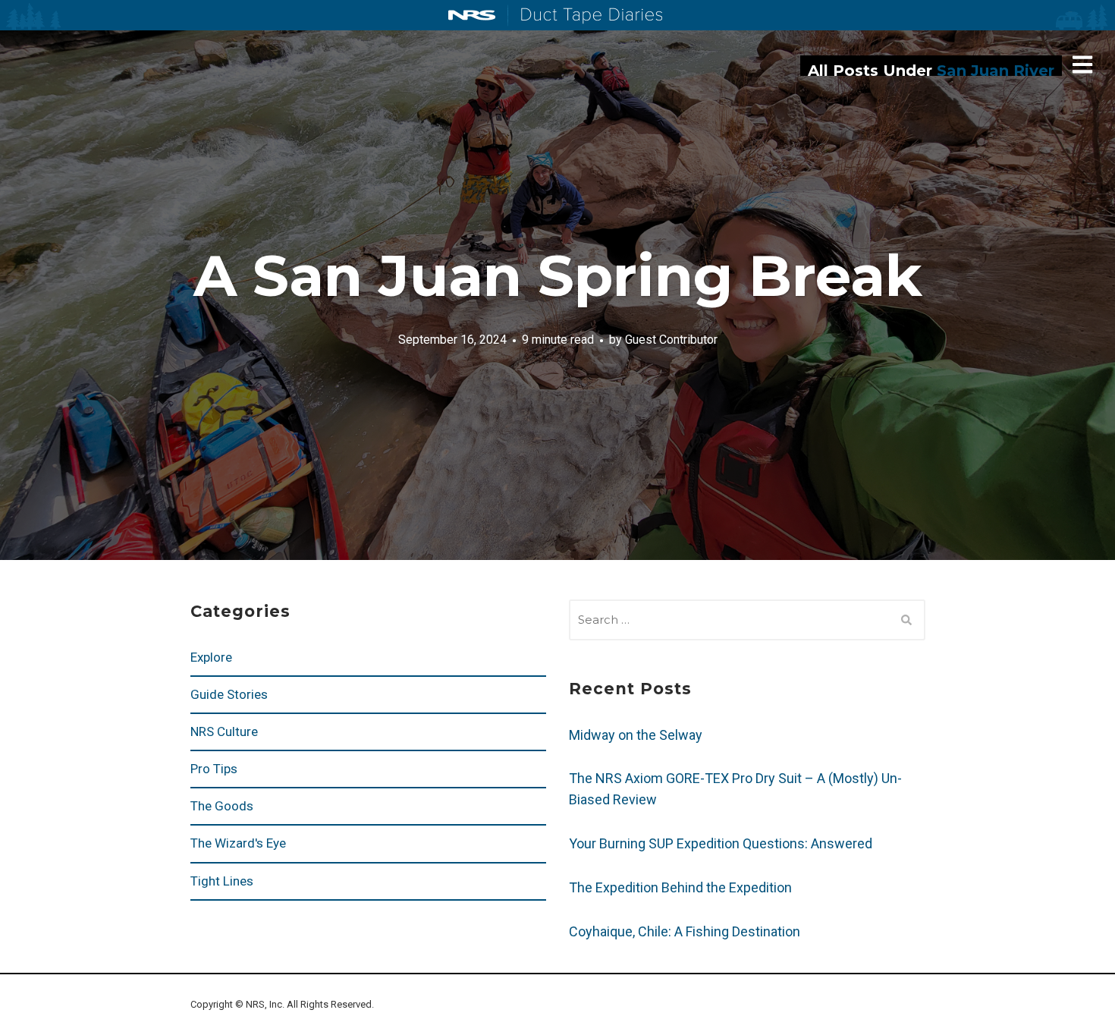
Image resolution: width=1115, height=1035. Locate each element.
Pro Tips (213, 768)
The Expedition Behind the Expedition (682, 887)
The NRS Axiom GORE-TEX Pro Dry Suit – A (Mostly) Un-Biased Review (735, 788)
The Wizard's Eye (238, 843)
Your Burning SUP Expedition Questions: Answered (720, 843)
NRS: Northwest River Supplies (471, 15)
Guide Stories (229, 694)
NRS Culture (224, 731)
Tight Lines (221, 881)
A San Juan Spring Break (557, 275)
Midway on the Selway (635, 735)
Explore (211, 657)
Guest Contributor (671, 339)
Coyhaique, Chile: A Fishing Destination (684, 931)
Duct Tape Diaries (585, 16)
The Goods (221, 805)
